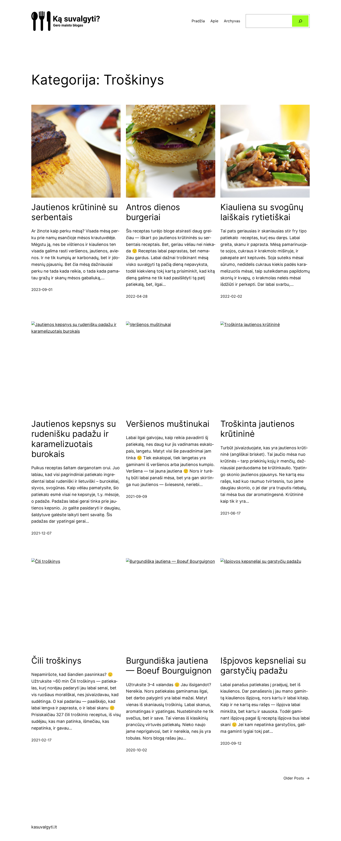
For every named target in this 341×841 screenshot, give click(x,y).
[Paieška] (300, 21)
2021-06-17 (230, 513)
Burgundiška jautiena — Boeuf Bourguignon (169, 666)
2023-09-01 (41, 289)
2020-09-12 (230, 743)
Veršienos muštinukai (167, 424)
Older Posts (296, 778)
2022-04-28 (137, 296)
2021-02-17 (41, 740)
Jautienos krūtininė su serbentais (74, 212)
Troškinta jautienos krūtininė (257, 429)
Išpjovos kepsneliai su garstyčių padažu (263, 666)
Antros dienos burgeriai (153, 212)
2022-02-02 (231, 296)
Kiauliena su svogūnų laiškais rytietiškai (261, 212)
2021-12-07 (41, 533)
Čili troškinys (56, 661)
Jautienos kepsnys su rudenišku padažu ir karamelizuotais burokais (73, 439)
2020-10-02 (136, 750)
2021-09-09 (136, 496)
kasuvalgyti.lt (44, 827)
